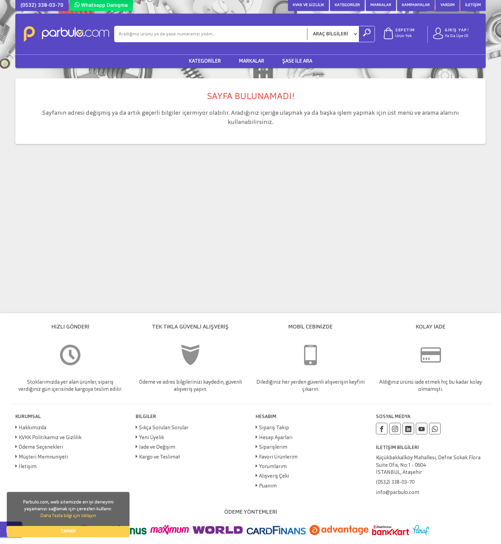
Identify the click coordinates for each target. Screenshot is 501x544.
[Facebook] (382, 428)
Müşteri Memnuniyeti (43, 457)
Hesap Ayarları (275, 438)
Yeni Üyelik (151, 438)
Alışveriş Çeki (274, 476)
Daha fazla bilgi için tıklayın (68, 515)
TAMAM (68, 531)
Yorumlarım (273, 466)
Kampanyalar (416, 5)
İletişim (473, 5)
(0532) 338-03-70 (41, 5)
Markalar (380, 5)
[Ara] (367, 34)
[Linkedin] (408, 428)
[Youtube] (421, 428)
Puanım (268, 486)
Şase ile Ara (297, 61)
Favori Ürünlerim (278, 457)
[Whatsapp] (435, 428)
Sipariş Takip (274, 428)
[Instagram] (395, 428)
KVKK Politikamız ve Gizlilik (50, 438)
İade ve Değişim (157, 447)
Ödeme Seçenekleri (41, 447)
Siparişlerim (273, 447)
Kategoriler (347, 5)
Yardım (447, 5)
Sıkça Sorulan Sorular (163, 428)
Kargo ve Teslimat (159, 457)
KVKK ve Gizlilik (308, 5)
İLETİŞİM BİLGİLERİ (397, 447)
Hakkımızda (32, 428)
